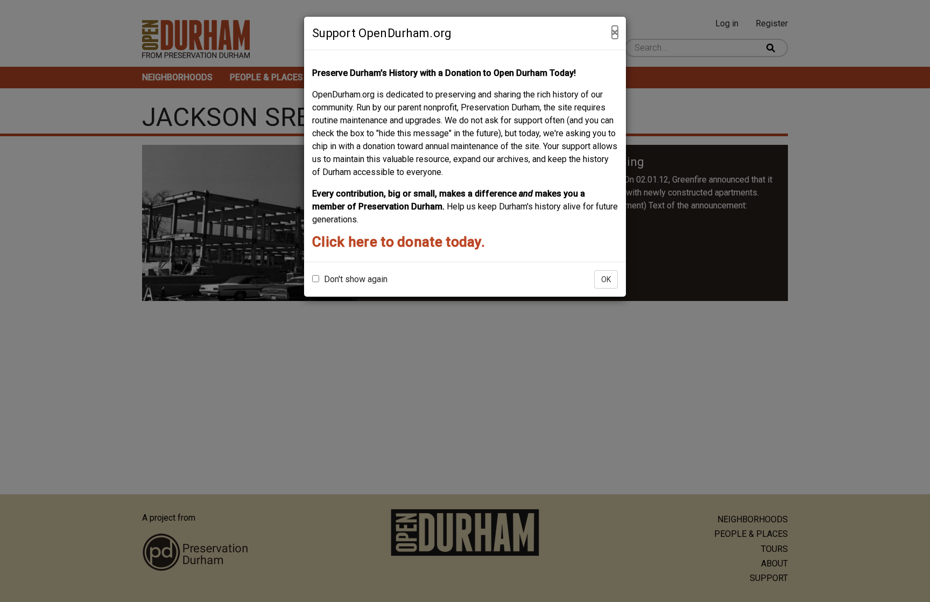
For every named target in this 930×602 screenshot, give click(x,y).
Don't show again (355, 279)
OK (606, 279)
